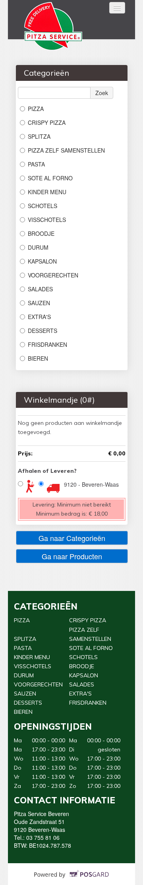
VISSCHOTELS (47, 220)
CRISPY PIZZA (47, 122)
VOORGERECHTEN (53, 275)
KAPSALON (42, 261)
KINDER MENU (47, 192)
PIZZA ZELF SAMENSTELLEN (66, 150)
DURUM (38, 247)
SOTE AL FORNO (50, 178)
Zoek (101, 93)
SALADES (40, 289)
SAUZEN (39, 303)
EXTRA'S (39, 317)
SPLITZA (39, 136)
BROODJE (41, 233)
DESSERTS (42, 331)
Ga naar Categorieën (72, 538)
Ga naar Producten (72, 556)
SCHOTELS (42, 206)
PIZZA (36, 109)
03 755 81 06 (43, 837)
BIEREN (38, 358)
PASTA (36, 164)
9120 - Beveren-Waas (91, 484)
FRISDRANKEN (47, 344)
